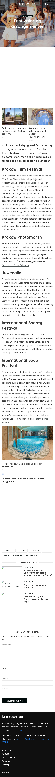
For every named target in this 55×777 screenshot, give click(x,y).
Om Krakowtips (9, 757)
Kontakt (5, 754)
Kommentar (7, 645)
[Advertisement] (27, 76)
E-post (5, 679)
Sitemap (5, 765)
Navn (4, 669)
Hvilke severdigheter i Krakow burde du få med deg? (36, 599)
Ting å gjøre (27, 16)
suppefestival (31, 555)
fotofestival (35, 551)
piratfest (46, 551)
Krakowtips (27, 3)
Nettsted (5, 688)
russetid (6, 555)
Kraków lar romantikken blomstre (36, 586)
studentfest (18, 555)
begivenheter (8, 551)
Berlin (33, 182)
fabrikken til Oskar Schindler (15, 265)
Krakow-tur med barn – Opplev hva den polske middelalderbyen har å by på (38, 573)
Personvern (7, 761)
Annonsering (7, 750)
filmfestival (21, 551)
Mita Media (19, 730)
